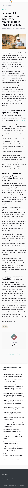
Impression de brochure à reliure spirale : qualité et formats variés (13, 375)
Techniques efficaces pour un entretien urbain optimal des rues (13, 454)
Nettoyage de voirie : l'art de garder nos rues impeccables (13, 380)
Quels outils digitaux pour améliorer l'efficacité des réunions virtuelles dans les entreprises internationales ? (14, 395)
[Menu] (17, 1)
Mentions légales (6, 479)
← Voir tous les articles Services (11, 354)
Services (8, 5)
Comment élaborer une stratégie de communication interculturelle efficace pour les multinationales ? (13, 402)
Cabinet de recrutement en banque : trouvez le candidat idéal (13, 413)
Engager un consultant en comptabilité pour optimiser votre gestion (14, 408)
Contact (14, 479)
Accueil (3, 5)
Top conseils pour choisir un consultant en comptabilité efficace (13, 430)
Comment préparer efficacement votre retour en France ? (14, 418)
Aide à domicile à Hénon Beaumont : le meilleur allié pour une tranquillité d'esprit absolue (14, 424)
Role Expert (6, 474)
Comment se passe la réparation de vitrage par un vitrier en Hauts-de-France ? (13, 436)
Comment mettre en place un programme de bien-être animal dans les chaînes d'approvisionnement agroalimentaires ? (14, 387)
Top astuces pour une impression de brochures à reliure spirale (13, 442)
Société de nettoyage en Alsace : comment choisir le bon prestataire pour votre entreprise (13, 448)
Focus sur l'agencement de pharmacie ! (14, 459)
